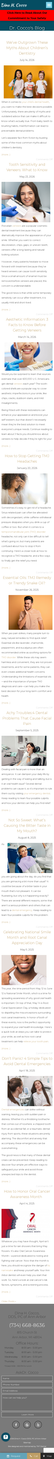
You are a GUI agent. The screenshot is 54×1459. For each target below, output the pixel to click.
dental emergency (22, 910)
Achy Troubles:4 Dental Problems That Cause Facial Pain (27, 718)
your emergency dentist (37, 793)
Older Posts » (9, 1301)
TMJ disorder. (9, 657)
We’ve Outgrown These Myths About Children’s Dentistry (27, 47)
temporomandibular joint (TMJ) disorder (24, 531)
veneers (16, 225)
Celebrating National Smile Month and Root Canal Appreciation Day (27, 937)
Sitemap (27, 1442)
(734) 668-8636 (27, 1325)
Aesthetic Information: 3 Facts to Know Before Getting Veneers (27, 324)
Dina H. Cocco (14, 5)
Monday (9, 1348)
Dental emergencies (13, 1109)
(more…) (6, 154)
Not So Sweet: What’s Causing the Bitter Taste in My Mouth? (27, 825)
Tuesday (9, 1352)
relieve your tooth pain (36, 1041)
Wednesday (11, 1357)
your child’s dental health (35, 102)
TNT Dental (41, 1446)
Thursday (9, 1361)
